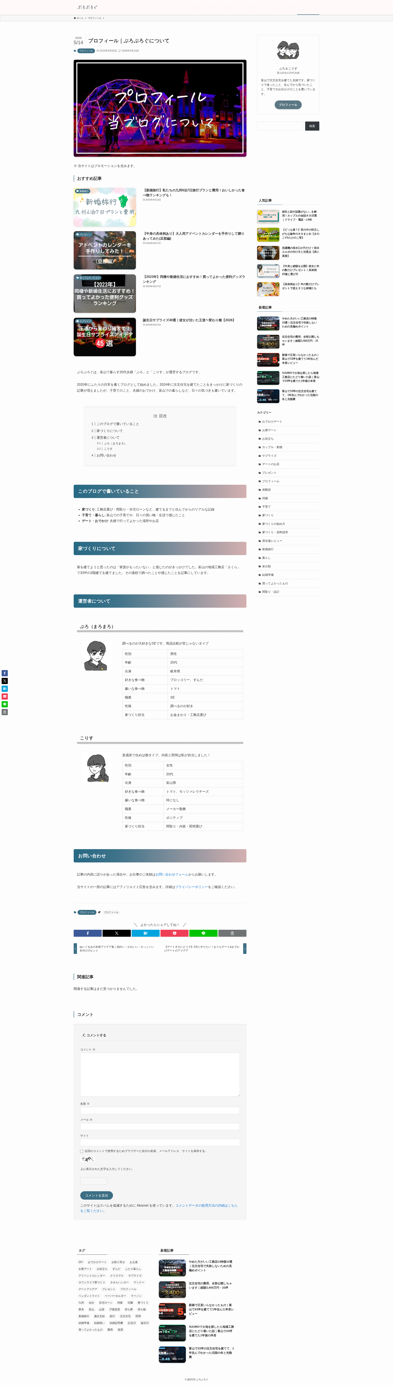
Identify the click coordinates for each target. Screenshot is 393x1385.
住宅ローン (105, 1302)
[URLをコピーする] (232, 933)
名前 (85, 1103)
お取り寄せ (118, 1262)
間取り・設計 (270, 591)
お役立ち (268, 438)
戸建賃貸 (114, 1309)
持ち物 (142, 1309)
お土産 (134, 1262)
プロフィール (86, 51)
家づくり (268, 515)
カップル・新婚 (272, 447)
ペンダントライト (89, 1295)
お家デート (269, 430)
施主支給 (99, 1316)
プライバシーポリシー (191, 887)
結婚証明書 (116, 1322)
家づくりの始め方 (273, 523)
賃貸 (120, 1329)
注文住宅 (125, 1316)
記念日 (132, 1322)
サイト (84, 1135)
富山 (91, 1309)
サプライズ (269, 455)
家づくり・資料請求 (275, 532)
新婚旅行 (268, 549)
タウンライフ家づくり (92, 1282)
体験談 (266, 489)
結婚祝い (99, 1322)
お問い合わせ (106, 455)
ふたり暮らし (133, 1268)
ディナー (139, 1282)
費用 (110, 1329)
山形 (101, 1309)
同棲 (265, 498)
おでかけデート (272, 421)
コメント (87, 1049)
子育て (266, 506)
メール (86, 1119)
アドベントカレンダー (92, 1275)
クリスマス (116, 1275)
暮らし (266, 557)
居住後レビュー (272, 540)
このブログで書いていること (118, 424)
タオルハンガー (119, 1282)
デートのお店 (270, 464)
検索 (312, 126)
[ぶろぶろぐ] (87, 7)
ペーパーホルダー (115, 1295)
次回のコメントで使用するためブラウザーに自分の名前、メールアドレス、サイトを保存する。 (146, 1151)
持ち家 (129, 1309)
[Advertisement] (288, 163)
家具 (81, 1309)
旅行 (112, 1316)
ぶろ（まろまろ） (115, 443)
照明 (138, 1316)
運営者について (108, 437)
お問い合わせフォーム (172, 874)
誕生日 (145, 1322)
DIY (81, 1262)
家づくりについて (110, 431)
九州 (81, 1302)
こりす (108, 448)
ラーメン (136, 1295)
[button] (88, 933)
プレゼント (269, 472)
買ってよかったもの (275, 583)
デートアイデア (88, 1289)
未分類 (266, 566)
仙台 (91, 1302)
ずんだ (116, 1268)
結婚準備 (268, 574)
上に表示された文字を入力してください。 (107, 1169)
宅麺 (130, 1302)
